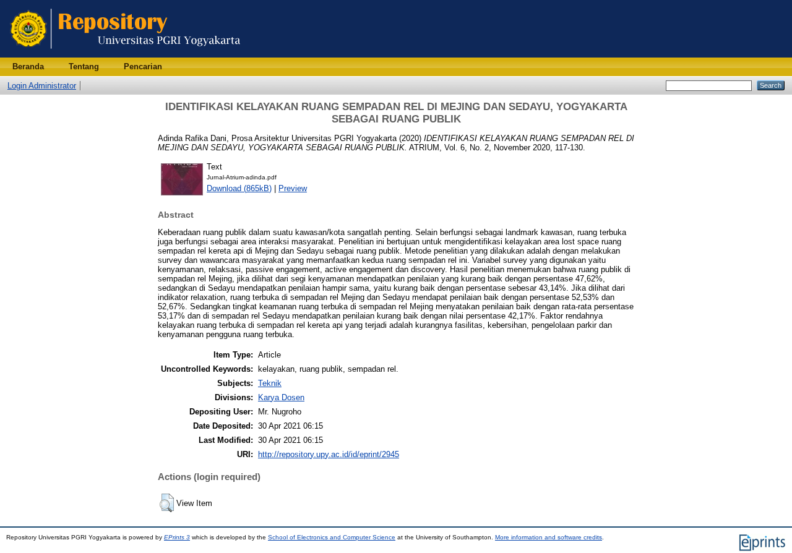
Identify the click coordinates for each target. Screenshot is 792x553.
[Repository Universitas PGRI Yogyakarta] (125, 54)
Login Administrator (41, 85)
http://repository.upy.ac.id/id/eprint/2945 (328, 454)
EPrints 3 (177, 537)
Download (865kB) (239, 188)
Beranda (28, 66)
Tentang (84, 66)
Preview (292, 188)
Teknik (270, 383)
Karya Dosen (281, 397)
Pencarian (143, 66)
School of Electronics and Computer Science (331, 537)
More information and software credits (548, 537)
